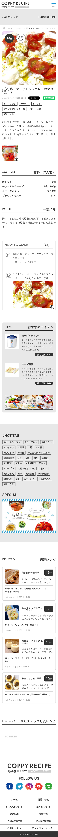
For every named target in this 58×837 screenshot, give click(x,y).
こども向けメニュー (40, 452)
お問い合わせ (14, 827)
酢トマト (9, 114)
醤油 (19, 463)
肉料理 (8, 463)
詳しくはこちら (44, 354)
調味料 (30, 473)
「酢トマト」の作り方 (25, 262)
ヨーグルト (31, 442)
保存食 (18, 694)
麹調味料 (14, 813)
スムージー (20, 658)
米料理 (8, 478)
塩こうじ (47, 442)
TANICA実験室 (14, 820)
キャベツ (9, 625)
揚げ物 (28, 588)
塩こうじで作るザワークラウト (32, 608)
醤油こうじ (47, 694)
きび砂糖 (44, 473)
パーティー (30, 478)
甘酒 (39, 447)
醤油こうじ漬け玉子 (32, 678)
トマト (37, 103)
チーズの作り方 (28, 833)
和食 (21, 452)
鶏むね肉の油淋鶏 (30, 572)
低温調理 (9, 457)
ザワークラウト (22, 625)
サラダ (25, 103)
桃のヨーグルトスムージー (32, 642)
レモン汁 (42, 658)
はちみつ (46, 478)
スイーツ (9, 447)
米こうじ (9, 484)
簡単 (21, 447)
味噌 (45, 457)
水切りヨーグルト (36, 463)
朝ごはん (9, 473)
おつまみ (9, 452)
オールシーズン (13, 442)
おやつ (44, 468)
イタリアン (10, 103)
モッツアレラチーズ (15, 108)
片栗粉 (8, 591)
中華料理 (9, 588)
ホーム (14, 799)
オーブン (9, 468)
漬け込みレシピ (27, 468)
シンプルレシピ (14, 806)
